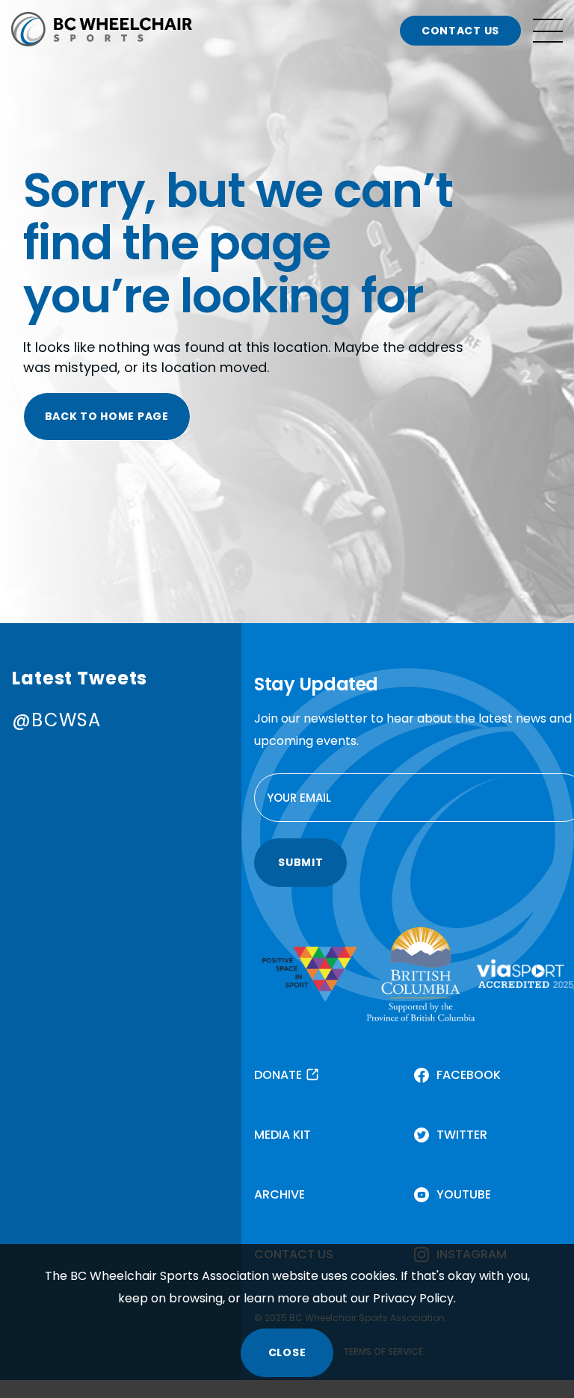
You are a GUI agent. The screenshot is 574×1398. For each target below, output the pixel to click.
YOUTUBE (463, 1194)
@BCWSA (56, 720)
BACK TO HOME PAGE (107, 416)
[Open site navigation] (548, 31)
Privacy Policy (413, 1298)
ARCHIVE (279, 1194)
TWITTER (461, 1134)
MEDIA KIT (282, 1134)
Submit (300, 862)
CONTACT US (460, 30)
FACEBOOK (468, 1074)
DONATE (278, 1074)
